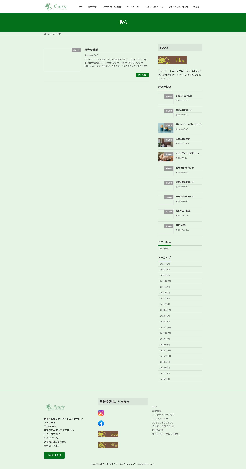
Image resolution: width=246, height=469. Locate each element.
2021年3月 (165, 304)
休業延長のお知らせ (185, 182)
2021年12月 (165, 281)
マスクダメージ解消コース (187, 153)
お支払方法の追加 (184, 95)
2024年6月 (165, 275)
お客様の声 (158, 430)
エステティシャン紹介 (163, 414)
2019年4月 (165, 344)
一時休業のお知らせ (185, 196)
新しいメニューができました (189, 124)
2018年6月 (165, 367)
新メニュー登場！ (184, 211)
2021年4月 (165, 298)
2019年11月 (165, 327)
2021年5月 (165, 292)
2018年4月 (165, 373)
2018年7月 (165, 362)
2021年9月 (165, 287)
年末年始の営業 (183, 139)
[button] (54, 455)
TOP (154, 406)
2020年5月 (165, 315)
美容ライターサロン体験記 (165, 433)
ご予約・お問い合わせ (163, 426)
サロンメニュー (160, 418)
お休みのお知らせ (184, 110)
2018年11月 (165, 350)
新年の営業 (91, 49)
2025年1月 (165, 264)
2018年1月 (165, 379)
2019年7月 (165, 339)
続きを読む (142, 75)
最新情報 (164, 248)
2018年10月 (165, 356)
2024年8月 (165, 269)
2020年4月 (165, 321)
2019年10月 (165, 333)
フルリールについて (162, 422)
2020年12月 (165, 310)
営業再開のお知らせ (185, 167)
